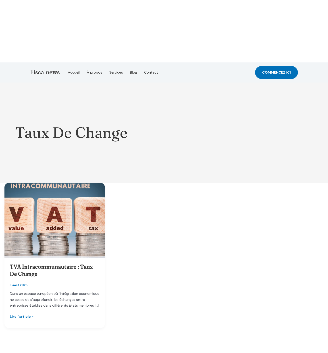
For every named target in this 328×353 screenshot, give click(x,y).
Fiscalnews (45, 72)
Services (116, 72)
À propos (94, 72)
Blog (133, 72)
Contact (151, 72)
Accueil (74, 72)
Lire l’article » (21, 317)
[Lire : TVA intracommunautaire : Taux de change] (54, 220)
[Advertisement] (134, 31)
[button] (276, 72)
